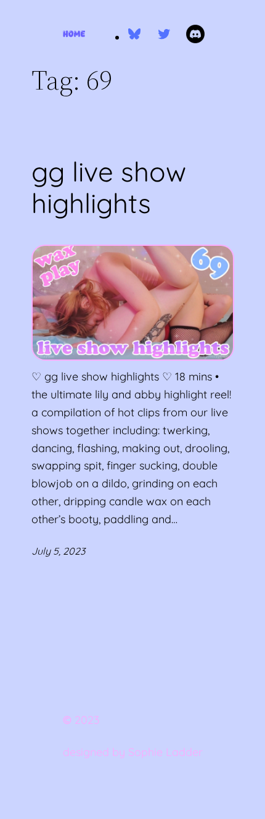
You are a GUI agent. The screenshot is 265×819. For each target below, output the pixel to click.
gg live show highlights (108, 187)
